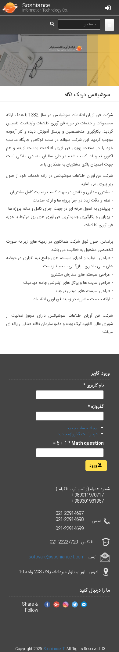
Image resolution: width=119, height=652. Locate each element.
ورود (94, 465)
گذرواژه (96, 407)
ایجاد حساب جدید (82, 428)
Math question (86, 443)
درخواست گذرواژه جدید (78, 434)
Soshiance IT (55, 649)
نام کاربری (93, 386)
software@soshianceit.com (57, 557)
